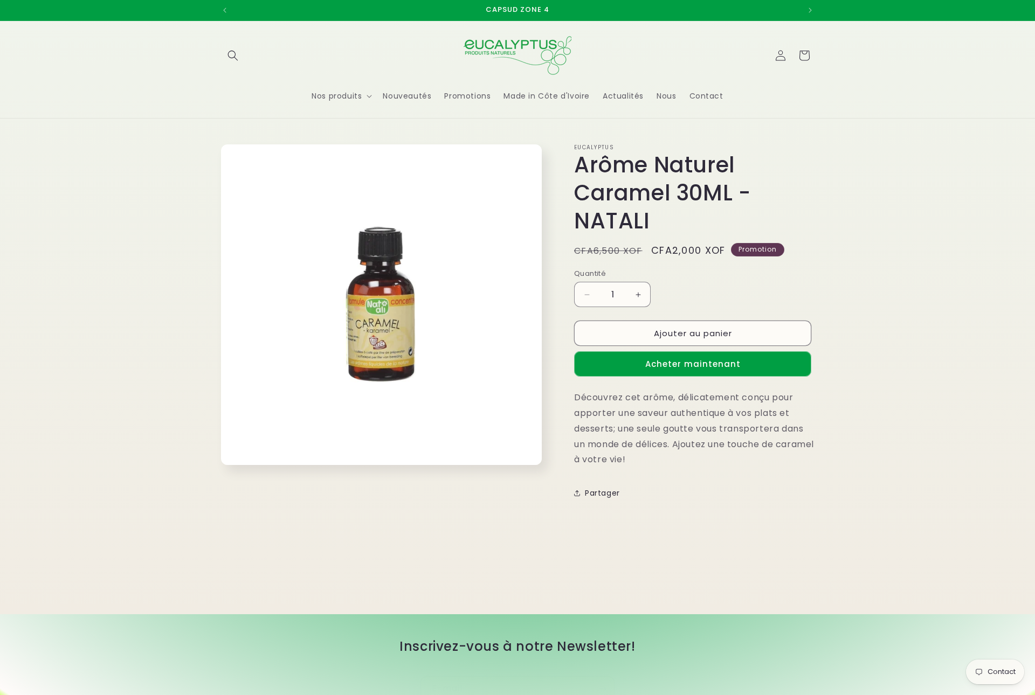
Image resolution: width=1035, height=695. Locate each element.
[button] (233, 55)
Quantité (590, 273)
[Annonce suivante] (810, 10)
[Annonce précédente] (225, 10)
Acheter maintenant (693, 364)
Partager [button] (602, 493)
